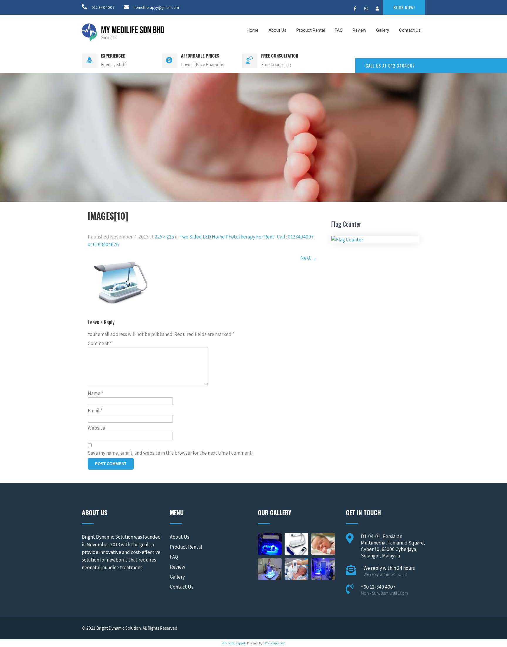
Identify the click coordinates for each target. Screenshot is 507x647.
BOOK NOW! (404, 7)
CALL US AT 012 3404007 (390, 65)
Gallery (382, 30)
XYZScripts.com (274, 643)
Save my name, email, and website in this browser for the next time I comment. (170, 453)
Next (308, 258)
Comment (100, 343)
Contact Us (410, 30)
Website (96, 428)
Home (252, 30)
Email (95, 410)
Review (359, 30)
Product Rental (310, 30)
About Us (277, 30)
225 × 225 (164, 236)
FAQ (339, 30)
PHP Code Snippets (234, 643)
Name (95, 393)
